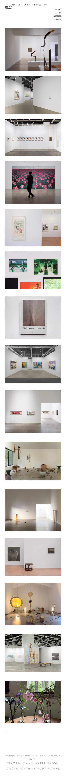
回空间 (58, 13)
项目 (20, 5)
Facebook (57, 16)
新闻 (13, 5)
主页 (7, 5)
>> (6, 732)
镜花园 (58, 9)
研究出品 (37, 5)
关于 (45, 5)
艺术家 (27, 5)
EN (10, 7)
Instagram (57, 19)
